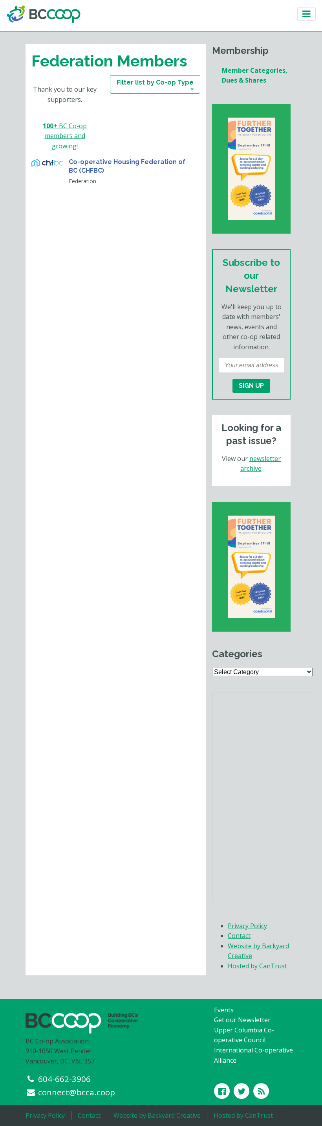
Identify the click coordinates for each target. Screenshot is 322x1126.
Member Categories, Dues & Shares (254, 75)
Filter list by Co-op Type (155, 82)
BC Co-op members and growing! (65, 136)
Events (224, 1010)
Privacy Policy (247, 925)
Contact (239, 935)
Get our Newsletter (242, 1019)
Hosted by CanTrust (257, 966)
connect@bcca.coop (76, 1092)
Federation (82, 181)
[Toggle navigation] (306, 14)
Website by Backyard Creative (157, 1115)
